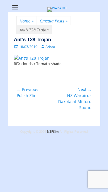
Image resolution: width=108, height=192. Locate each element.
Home (27, 21)
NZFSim (53, 131)
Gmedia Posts (54, 21)
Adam (50, 46)
